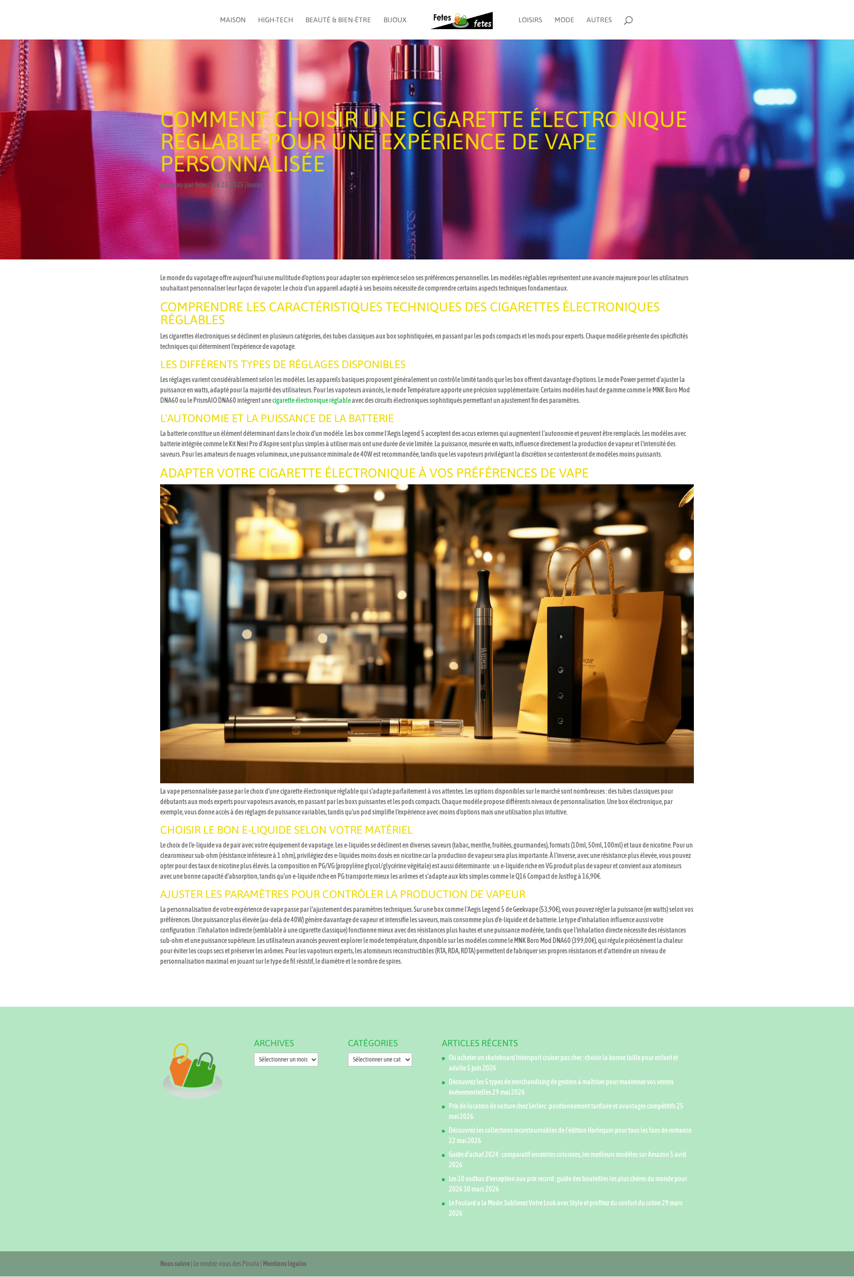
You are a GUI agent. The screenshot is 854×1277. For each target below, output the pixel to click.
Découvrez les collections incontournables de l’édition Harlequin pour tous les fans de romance (570, 1130)
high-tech (275, 20)
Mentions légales (284, 1264)
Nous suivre (175, 1264)
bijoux (395, 20)
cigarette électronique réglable (311, 400)
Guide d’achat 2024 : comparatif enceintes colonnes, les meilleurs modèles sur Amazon (559, 1154)
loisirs (530, 20)
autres (599, 20)
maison (233, 20)
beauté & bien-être (338, 20)
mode (564, 20)
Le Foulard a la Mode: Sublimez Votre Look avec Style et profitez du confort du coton (555, 1203)
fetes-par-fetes (189, 185)
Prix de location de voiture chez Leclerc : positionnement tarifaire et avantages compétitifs (562, 1106)
